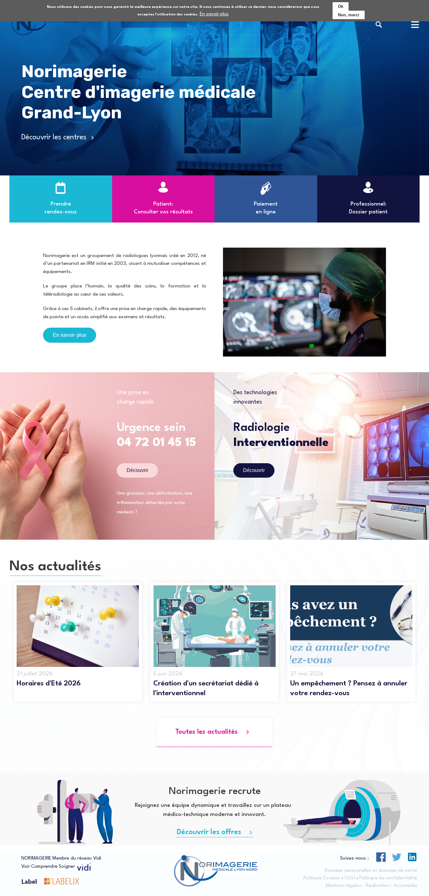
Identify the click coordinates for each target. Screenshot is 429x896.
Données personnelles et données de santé (371, 870)
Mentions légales (343, 885)
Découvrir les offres (209, 832)
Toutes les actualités (206, 732)
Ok (340, 6)
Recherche (379, 25)
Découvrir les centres (53, 137)
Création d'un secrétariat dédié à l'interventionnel (205, 688)
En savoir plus (214, 14)
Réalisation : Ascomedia (391, 885)
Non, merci (348, 15)
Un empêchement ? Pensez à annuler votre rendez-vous (348, 688)
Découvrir (137, 470)
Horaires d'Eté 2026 (49, 683)
